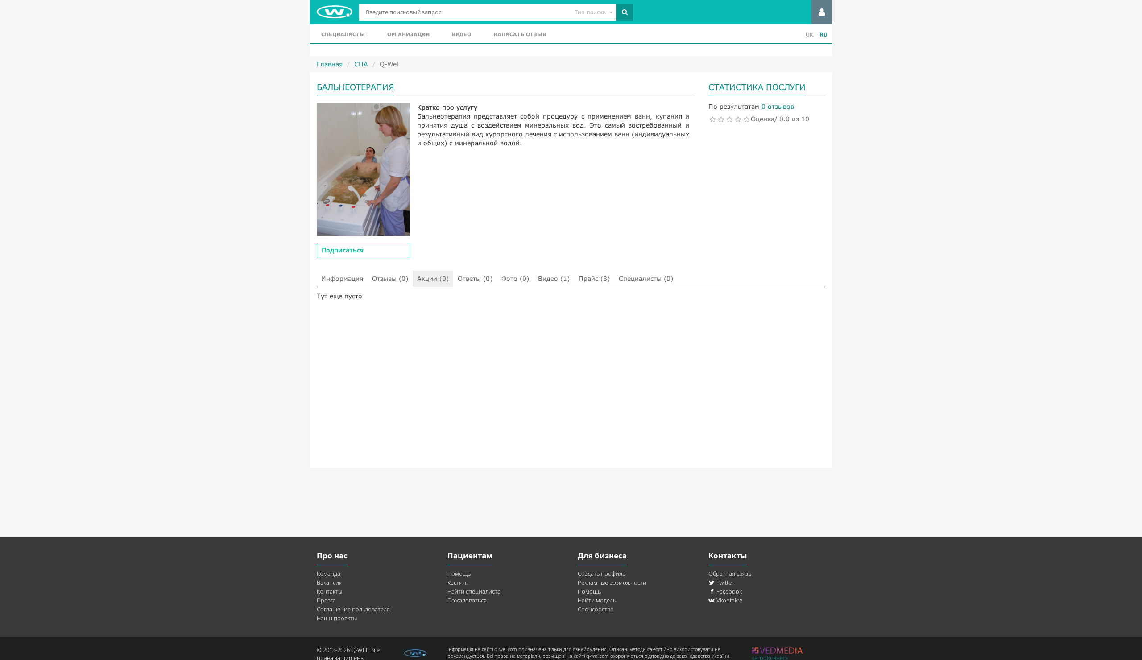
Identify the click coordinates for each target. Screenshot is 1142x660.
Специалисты (343, 34)
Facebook (728, 591)
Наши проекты (337, 618)
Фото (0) (515, 278)
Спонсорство (596, 609)
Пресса (326, 600)
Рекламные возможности (612, 582)
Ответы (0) (475, 278)
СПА (361, 64)
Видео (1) (554, 278)
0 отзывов (777, 106)
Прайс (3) (594, 278)
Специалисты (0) (646, 278)
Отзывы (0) (390, 278)
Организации (408, 34)
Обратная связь (729, 573)
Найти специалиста (474, 591)
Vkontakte (728, 600)
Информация (342, 278)
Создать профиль (601, 573)
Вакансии (330, 582)
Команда (328, 573)
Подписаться (343, 250)
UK (809, 34)
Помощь (459, 573)
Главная (330, 64)
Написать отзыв (519, 34)
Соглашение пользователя (353, 609)
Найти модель (597, 600)
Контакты (329, 591)
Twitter (724, 582)
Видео (461, 34)
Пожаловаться (467, 600)
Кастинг (457, 582)
